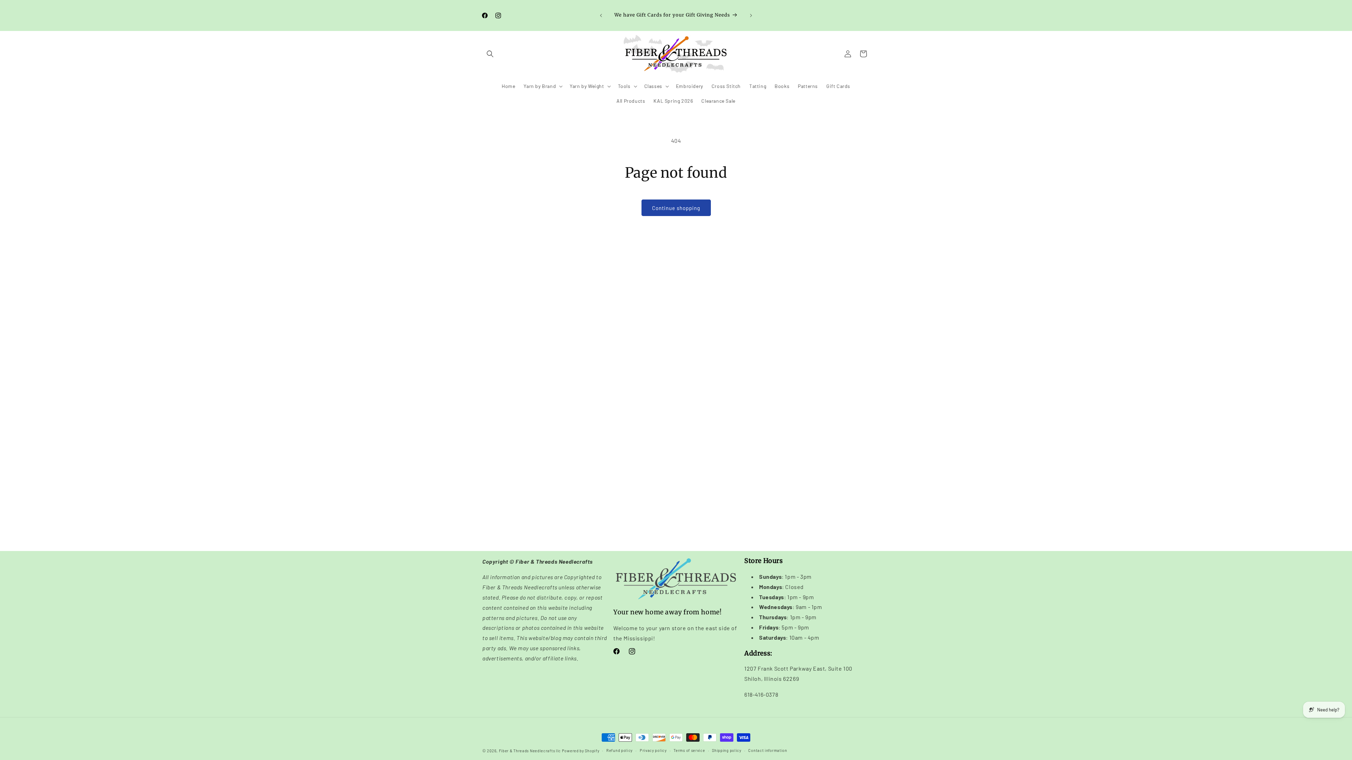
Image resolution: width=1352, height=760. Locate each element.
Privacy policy (653, 750)
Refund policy (619, 750)
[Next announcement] (751, 15)
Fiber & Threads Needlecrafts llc (530, 750)
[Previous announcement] (601, 15)
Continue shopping (676, 208)
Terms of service (689, 750)
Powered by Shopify (581, 750)
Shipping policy (726, 750)
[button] (490, 54)
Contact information (767, 750)
